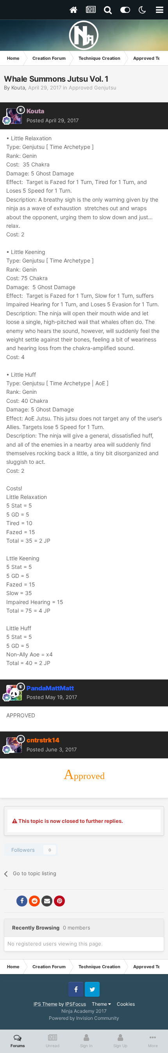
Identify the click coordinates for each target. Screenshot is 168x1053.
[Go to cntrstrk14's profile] (14, 745)
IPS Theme (45, 1004)
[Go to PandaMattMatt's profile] (14, 693)
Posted (53, 120)
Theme (100, 1004)
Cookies (126, 1004)
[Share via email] (46, 901)
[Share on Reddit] (34, 901)
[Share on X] (9, 901)
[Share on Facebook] (21, 901)
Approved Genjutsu (92, 87)
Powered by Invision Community (84, 1018)
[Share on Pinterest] (59, 901)
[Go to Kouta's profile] (14, 116)
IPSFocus (75, 1004)
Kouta (18, 87)
